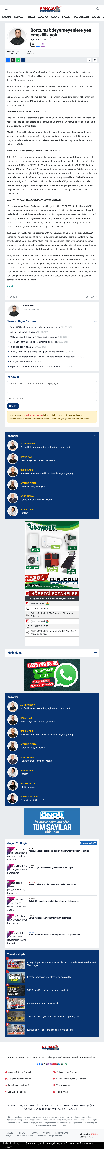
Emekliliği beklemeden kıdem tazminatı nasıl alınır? (36, 327)
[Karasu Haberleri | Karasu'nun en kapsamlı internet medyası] (51, 8)
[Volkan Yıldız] (17, 36)
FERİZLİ (31, 16)
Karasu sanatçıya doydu (32, 486)
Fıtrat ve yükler (27, 787)
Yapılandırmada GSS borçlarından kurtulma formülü (36, 366)
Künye (8, 1136)
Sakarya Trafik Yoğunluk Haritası (71, 1079)
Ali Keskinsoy (27, 444)
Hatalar (24, 512)
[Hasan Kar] (12, 458)
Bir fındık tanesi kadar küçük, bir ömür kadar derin (45, 447)
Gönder (13, 406)
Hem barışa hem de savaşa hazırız (37, 460)
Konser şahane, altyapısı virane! (36, 499)
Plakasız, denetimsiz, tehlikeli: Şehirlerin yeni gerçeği (46, 473)
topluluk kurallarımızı (33, 415)
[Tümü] (95, 436)
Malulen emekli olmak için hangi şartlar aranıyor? (35, 337)
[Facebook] (38, 44)
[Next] (59, 1064)
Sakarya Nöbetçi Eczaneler (20, 1072)
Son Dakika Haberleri (17, 1092)
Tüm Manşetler (63, 1085)
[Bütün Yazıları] (95, 321)
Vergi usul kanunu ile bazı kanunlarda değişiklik (34, 341)
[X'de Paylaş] (13, 60)
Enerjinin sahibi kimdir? (32, 800)
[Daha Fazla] (23, 60)
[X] (44, 1064)
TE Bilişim (94, 1134)
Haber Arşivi (62, 1092)
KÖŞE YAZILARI (61, 1133)
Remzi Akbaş (27, 496)
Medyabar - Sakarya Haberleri (50, 1136)
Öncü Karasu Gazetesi (69, 1109)
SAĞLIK (96, 16)
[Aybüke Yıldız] (12, 510)
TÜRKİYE (46, 1133)
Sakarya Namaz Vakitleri (20, 1079)
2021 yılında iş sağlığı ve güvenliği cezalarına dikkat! (36, 351)
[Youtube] (54, 1064)
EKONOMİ (50, 1109)
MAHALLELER (81, 16)
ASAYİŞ (55, 16)
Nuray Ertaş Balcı (30, 796)
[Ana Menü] (6, 9)
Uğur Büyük (26, 470)
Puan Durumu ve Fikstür (19, 1085)
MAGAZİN (38, 1109)
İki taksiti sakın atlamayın (23, 346)
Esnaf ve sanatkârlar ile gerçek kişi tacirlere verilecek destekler (42, 356)
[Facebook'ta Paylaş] (8, 60)
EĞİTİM (28, 1109)
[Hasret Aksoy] (12, 785)
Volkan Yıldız (38, 39)
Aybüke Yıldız (27, 509)
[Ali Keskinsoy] (12, 445)
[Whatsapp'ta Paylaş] (18, 60)
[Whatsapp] (64, 1064)
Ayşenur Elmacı (28, 483)
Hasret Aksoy (27, 783)
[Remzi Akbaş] (12, 497)
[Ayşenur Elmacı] (12, 484)
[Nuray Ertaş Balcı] (12, 798)
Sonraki (90, 297)
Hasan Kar (26, 457)
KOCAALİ (19, 16)
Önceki (13, 297)
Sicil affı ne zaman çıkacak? (24, 332)
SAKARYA (43, 16)
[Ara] (97, 9)
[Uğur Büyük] (12, 471)
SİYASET (66, 16)
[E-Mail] (32, 44)
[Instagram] (43, 44)
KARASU (6, 16)
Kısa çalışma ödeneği (21, 361)
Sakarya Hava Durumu (67, 1072)
